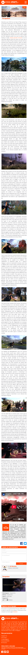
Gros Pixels (4, 637)
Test (24, 7)
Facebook (15, 611)
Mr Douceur (4, 642)
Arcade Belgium (5, 639)
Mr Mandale (13, 566)
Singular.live (4, 635)
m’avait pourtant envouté (16, 37)
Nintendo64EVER (5, 641)
